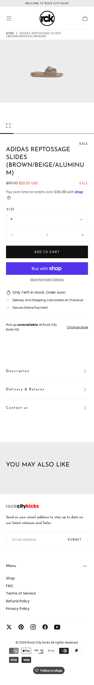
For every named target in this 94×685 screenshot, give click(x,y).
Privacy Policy (18, 608)
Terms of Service (21, 593)
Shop (10, 578)
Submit (75, 539)
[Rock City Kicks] (22, 506)
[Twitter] (9, 627)
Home (10, 33)
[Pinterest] (21, 627)
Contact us (17, 408)
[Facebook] (45, 627)
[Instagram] (33, 627)
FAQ (9, 585)
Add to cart (47, 252)
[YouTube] (57, 627)
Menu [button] (11, 566)
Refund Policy (18, 601)
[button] (9, 18)
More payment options (47, 280)
